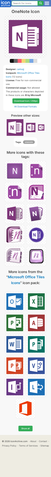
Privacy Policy (9, 445)
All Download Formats (25, 106)
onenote (29, 142)
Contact (43, 441)
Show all (25, 428)
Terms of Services (28, 445)
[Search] (41, 3)
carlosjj (20, 69)
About (33, 441)
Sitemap (44, 445)
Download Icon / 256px (26, 101)
